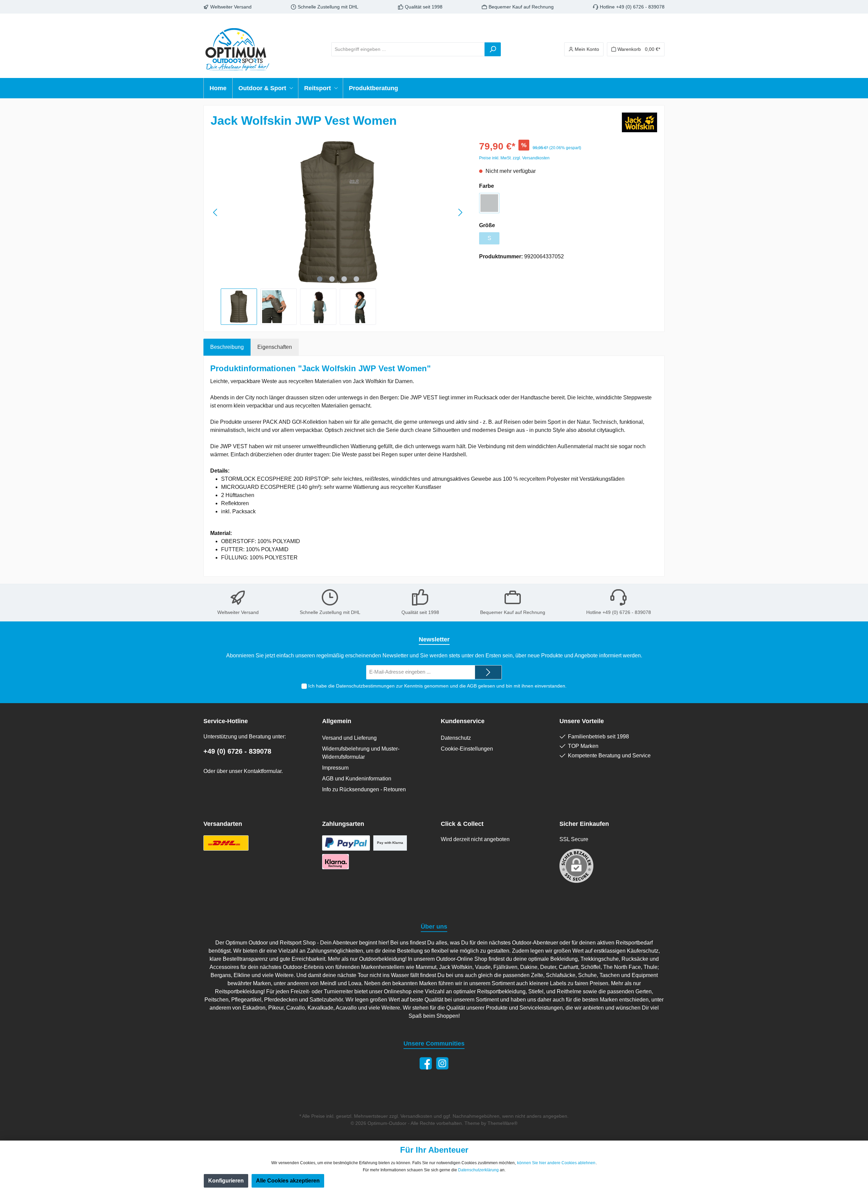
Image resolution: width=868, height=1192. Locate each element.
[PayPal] (346, 843)
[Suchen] (493, 49)
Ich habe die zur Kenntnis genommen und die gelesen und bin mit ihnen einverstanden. (437, 686)
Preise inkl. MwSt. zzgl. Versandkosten (514, 158)
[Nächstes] (460, 212)
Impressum (335, 768)
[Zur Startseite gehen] (237, 49)
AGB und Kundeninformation (356, 778)
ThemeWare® (502, 1123)
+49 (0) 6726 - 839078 (237, 751)
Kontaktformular (262, 771)
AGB (472, 686)
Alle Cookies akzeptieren (288, 1181)
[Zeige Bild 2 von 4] (332, 279)
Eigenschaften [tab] (274, 347)
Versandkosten (416, 1116)
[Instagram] (442, 1063)
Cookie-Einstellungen (467, 749)
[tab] (227, 347)
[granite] (489, 203)
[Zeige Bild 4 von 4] (356, 279)
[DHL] (226, 843)
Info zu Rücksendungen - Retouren (364, 789)
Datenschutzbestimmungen (365, 686)
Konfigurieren (226, 1181)
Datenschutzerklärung (478, 1170)
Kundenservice (463, 721)
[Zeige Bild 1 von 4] (319, 279)
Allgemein (336, 721)
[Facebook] (425, 1063)
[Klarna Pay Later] (335, 861)
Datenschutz (456, 738)
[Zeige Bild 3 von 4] (344, 279)
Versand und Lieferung (349, 738)
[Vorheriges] (216, 212)
